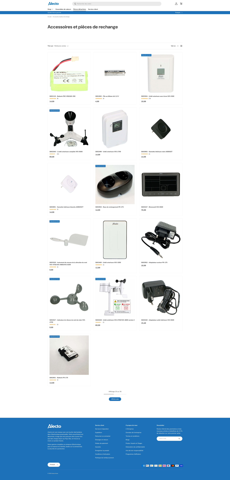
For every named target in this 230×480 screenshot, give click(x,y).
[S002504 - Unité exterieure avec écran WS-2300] (160, 73)
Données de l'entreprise (133, 433)
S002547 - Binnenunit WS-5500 (152, 207)
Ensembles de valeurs (63, 9)
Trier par (50, 46)
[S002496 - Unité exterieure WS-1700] (115, 129)
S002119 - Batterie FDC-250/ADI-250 (62, 96)
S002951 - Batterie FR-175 (59, 378)
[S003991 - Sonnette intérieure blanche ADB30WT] (69, 184)
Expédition (98, 433)
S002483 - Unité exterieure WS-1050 (108, 263)
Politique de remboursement (104, 458)
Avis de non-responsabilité (134, 451)
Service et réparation (102, 429)
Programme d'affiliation (133, 454)
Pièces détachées (79, 9)
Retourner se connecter (102, 436)
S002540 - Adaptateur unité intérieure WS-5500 (157, 320)
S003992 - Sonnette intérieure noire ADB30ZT (156, 152)
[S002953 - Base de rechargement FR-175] (115, 184)
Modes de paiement (101, 443)
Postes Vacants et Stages (134, 443)
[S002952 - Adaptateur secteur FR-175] (160, 240)
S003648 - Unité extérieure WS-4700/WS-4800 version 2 (115, 320)
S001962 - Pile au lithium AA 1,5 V (107, 96)
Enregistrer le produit (102, 451)
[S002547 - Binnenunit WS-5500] (160, 184)
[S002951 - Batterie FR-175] (69, 355)
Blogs (127, 440)
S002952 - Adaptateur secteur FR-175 (154, 263)
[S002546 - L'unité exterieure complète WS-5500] (69, 129)
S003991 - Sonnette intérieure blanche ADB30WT (66, 207)
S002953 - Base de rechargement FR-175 (109, 207)
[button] (181, 4)
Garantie (98, 447)
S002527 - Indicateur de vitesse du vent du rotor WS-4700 (67, 321)
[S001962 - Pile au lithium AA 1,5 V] (115, 73)
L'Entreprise (130, 429)
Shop (49, 9)
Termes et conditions (132, 436)
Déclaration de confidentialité (135, 447)
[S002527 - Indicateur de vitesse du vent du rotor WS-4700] (69, 297)
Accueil (49, 16)
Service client (93, 9)
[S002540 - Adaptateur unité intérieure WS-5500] (160, 297)
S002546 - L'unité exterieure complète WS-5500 (66, 152)
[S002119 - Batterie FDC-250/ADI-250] (69, 73)
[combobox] (116, 4)
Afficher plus (115, 399)
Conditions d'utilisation (102, 454)
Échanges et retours (101, 440)
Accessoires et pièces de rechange (61, 16)
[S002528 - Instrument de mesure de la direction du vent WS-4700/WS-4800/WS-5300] (69, 240)
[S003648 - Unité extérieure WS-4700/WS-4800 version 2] (115, 297)
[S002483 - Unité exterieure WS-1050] (115, 240)
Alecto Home (55, 473)
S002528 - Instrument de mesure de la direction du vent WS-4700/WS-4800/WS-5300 (68, 264)
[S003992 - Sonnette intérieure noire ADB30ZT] (160, 129)
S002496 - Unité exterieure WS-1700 (108, 152)
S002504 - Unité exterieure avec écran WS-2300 (157, 96)
